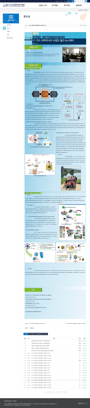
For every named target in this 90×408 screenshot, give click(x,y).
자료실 (8, 31)
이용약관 (14, 401)
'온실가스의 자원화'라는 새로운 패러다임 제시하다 (40, 348)
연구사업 (67, 5)
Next (65, 392)
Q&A (8, 34)
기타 (46, 334)
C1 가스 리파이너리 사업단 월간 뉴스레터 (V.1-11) (40, 358)
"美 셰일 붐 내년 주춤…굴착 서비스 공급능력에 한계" (40, 343)
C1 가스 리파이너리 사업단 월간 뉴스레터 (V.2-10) (40, 385)
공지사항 (9, 25)
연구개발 (55, 5)
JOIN (65, 1)
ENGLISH (69, 1)
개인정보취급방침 (8, 401)
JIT (25, 28)
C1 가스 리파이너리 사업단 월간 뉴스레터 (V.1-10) (40, 355)
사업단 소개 (43, 5)
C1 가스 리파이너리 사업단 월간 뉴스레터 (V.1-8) (40, 377)
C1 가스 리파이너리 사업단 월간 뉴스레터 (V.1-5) (40, 370)
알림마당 (79, 5)
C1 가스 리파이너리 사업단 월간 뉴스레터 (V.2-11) (40, 387)
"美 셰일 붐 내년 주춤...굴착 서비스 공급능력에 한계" (40, 340)
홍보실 (8, 28)
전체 (26, 334)
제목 (54, 338)
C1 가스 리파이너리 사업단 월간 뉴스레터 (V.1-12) (40, 360)
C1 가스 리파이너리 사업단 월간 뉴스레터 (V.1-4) (40, 367)
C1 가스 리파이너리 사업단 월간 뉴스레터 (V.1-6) (40, 372)
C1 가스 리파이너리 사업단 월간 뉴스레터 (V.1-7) (40, 375)
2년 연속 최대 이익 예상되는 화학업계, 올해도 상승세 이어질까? (42, 350)
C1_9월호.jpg (31, 328)
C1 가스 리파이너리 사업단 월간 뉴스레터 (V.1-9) (37, 25)
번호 (25, 338)
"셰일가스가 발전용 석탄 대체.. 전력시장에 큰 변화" (40, 345)
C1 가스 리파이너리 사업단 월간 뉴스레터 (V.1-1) (40, 353)
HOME (57, 1)
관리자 (80, 340)
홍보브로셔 (39, 334)
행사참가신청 (10, 38)
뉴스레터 (32, 334)
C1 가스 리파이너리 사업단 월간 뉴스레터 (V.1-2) (40, 362)
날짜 (84, 338)
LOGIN (61, 1)
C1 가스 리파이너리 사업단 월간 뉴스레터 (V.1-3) (40, 365)
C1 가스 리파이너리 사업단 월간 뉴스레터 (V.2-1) (40, 382)
